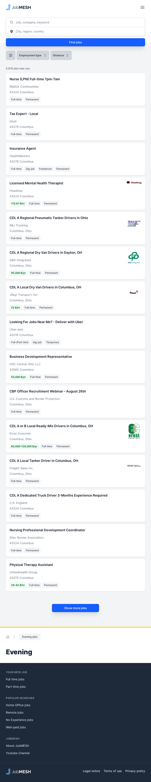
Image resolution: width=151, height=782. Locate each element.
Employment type (30, 55)
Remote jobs (14, 712)
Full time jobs (15, 679)
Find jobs (75, 42)
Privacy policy (135, 771)
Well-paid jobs (16, 727)
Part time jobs (16, 686)
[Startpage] (18, 7)
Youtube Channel (18, 753)
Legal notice (91, 771)
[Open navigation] (142, 7)
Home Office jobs (18, 705)
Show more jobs (75, 608)
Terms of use (113, 771)
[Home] (8, 637)
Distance (58, 55)
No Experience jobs (19, 720)
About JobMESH (17, 745)
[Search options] (10, 55)
